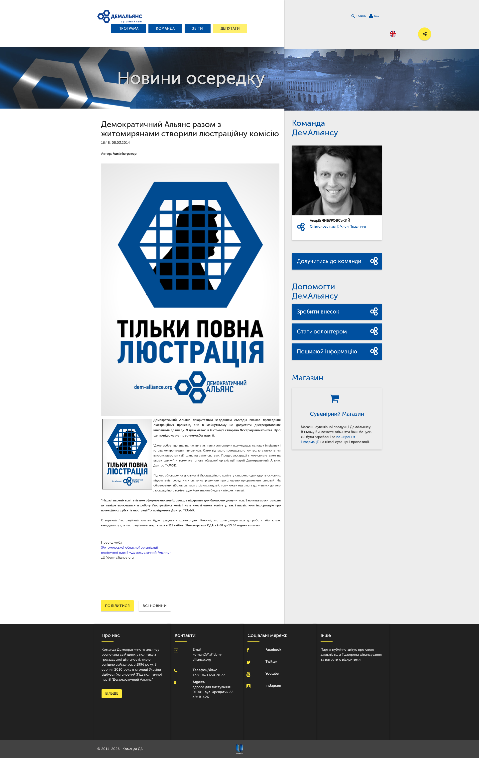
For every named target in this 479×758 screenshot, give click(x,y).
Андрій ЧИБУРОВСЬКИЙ (330, 220)
